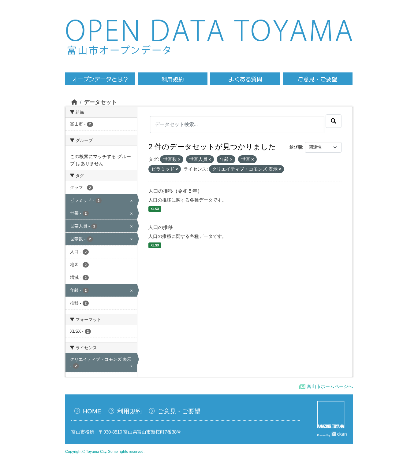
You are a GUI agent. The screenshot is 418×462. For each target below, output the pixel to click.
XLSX (155, 209)
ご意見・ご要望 (179, 411)
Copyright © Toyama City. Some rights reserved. (104, 451)
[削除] (179, 159)
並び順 (295, 147)
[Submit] (333, 121)
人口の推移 (160, 227)
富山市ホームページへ (330, 386)
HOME (92, 411)
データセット (100, 102)
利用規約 (129, 411)
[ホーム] (74, 102)
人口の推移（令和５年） (175, 191)
